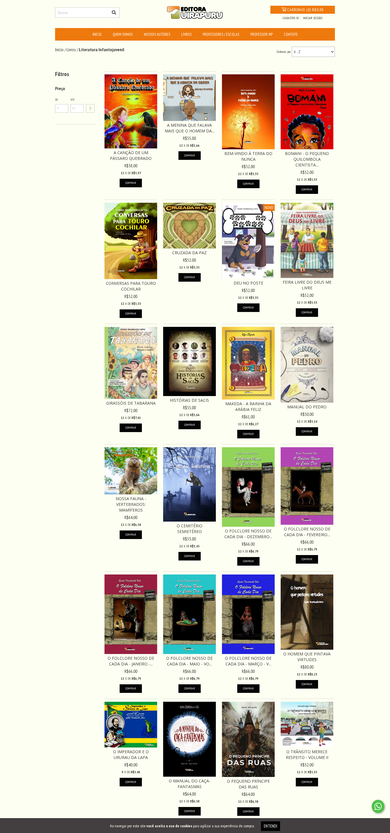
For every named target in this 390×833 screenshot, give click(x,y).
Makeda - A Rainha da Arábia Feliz (248, 406)
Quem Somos (123, 34)
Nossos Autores (157, 34)
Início (97, 34)
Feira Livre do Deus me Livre (307, 285)
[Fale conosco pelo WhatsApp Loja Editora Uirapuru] (378, 806)
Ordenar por (284, 51)
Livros (186, 34)
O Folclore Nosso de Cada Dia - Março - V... (248, 661)
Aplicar (90, 108)
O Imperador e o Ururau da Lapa (131, 754)
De (56, 100)
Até (73, 100)
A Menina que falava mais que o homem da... (189, 128)
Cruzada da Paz (189, 252)
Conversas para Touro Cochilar (131, 286)
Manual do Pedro (307, 406)
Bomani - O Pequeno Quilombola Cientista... (307, 159)
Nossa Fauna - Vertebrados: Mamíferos (131, 504)
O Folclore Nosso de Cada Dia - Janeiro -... (131, 661)
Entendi (270, 826)
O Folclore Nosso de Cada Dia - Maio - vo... (189, 661)
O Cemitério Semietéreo (189, 528)
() (305, 9)
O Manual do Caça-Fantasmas (189, 783)
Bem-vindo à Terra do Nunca (248, 156)
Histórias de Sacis (189, 400)
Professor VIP (261, 34)
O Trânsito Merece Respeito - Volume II (307, 754)
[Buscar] (114, 12)
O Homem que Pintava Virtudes (307, 656)
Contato (291, 34)
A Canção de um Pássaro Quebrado (131, 155)
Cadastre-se (291, 18)
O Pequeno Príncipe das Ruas (248, 784)
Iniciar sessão (312, 18)
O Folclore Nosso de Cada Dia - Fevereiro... (307, 531)
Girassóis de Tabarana (131, 403)
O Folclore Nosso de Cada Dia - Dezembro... (248, 533)
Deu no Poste (248, 283)
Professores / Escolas (221, 34)
